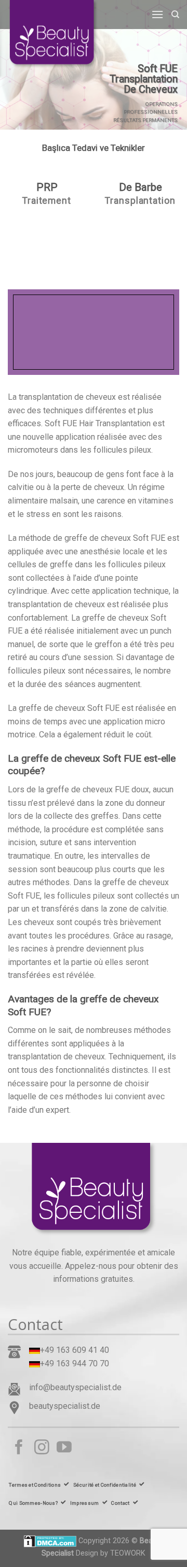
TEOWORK (127, 1553)
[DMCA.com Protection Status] (50, 1540)
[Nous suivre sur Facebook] (18, 1448)
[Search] (175, 14)
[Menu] (157, 14)
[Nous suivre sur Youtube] (64, 1448)
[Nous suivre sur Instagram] (41, 1448)
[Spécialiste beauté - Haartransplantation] (60, 35)
